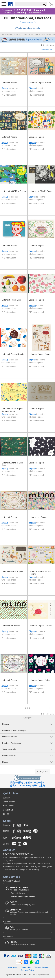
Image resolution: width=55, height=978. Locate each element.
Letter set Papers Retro (39, 680)
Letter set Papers (9, 83)
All (3, 34)
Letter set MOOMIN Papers (14, 191)
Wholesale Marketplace (19, 888)
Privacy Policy (27, 970)
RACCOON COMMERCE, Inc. (18, 854)
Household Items (13, 34)
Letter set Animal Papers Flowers (40, 572)
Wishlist (6, 798)
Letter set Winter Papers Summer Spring (12, 409)
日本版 (6, 814)
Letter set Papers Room (39, 354)
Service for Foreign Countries (23, 897)
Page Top (44, 771)
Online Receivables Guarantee (22, 943)
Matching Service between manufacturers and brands (29, 912)
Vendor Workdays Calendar (28, 28)
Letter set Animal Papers (12, 571)
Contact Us (8, 810)
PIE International (9, 95)
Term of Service (41, 967)
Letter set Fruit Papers (11, 300)
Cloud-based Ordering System (22, 903)
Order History (9, 802)
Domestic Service (18, 893)
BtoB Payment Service (19, 928)
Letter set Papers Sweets (40, 83)
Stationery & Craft (30, 34)
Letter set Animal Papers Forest (12, 464)
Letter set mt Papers (38, 517)
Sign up (5, 88)
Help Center (8, 806)
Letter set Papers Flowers (40, 626)
